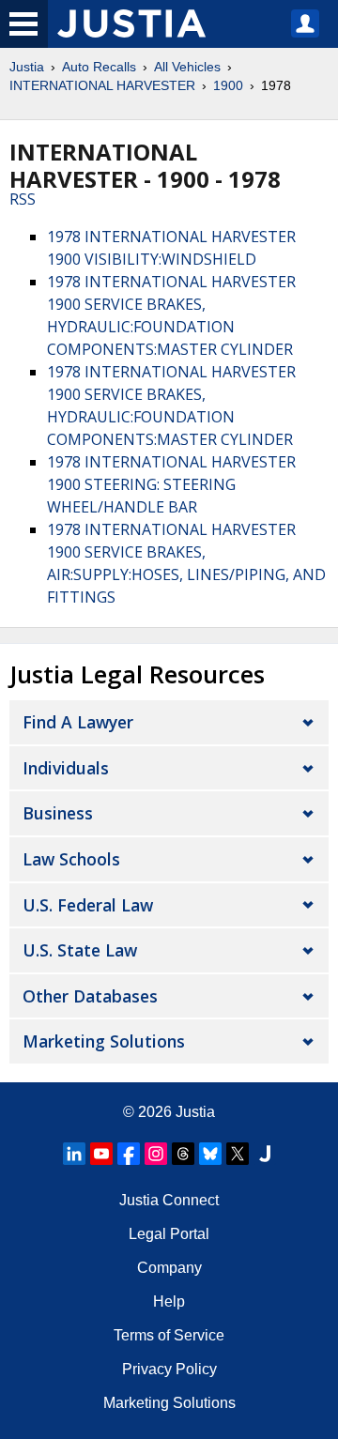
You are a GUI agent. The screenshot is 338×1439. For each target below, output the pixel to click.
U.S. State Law (80, 950)
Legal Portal (169, 1234)
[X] (237, 1153)
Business (58, 813)
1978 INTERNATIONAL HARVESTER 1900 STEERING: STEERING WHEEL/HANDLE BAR (171, 484)
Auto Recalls (99, 66)
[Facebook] (128, 1153)
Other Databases (90, 996)
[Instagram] (156, 1153)
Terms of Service (169, 1335)
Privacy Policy (169, 1369)
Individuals (66, 768)
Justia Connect (169, 1200)
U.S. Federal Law (88, 905)
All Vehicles (187, 66)
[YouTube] (101, 1153)
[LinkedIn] (74, 1153)
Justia (26, 66)
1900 (228, 85)
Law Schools (71, 859)
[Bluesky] (210, 1153)
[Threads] (183, 1153)
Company (169, 1268)
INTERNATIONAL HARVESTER (102, 85)
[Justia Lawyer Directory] (265, 1153)
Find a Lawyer (78, 722)
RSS (22, 199)
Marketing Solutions (104, 1041)
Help (169, 1301)
